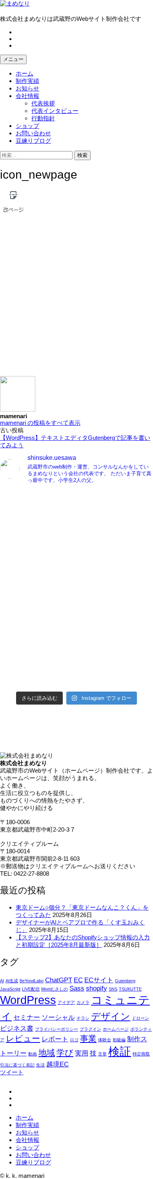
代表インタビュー (54, 110)
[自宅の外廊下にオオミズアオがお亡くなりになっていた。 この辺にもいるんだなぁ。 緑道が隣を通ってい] (76, 632)
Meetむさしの (54, 989)
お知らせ (27, 88)
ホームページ (116, 1029)
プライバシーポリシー (56, 1029)
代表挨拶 (43, 103)
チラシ (82, 1018)
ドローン (140, 1018)
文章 (102, 1054)
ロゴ (74, 1039)
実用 (81, 1053)
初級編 (119, 1039)
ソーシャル (58, 1017)
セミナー (26, 1017)
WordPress (28, 999)
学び (64, 1052)
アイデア (66, 1002)
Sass (76, 988)
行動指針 (43, 118)
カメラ (82, 1002)
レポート (55, 1039)
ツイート (12, 1072)
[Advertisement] (76, 299)
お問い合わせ (33, 133)
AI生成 (11, 980)
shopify (96, 988)
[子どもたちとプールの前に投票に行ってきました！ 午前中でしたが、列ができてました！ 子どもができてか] (76, 670)
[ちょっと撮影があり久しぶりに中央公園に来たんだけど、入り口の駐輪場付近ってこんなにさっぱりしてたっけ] (76, 576)
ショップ (27, 125)
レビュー (23, 1038)
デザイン (110, 1016)
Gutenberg (125, 980)
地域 (46, 1052)
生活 (40, 1065)
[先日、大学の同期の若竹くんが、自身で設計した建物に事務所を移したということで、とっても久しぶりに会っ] (76, 531)
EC (78, 980)
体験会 (104, 1039)
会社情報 (27, 95)
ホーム (24, 73)
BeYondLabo (32, 980)
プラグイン (90, 1029)
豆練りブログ (33, 140)
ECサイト (98, 980)
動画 (32, 1054)
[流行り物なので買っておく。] (76, 497)
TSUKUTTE (130, 989)
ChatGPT (58, 980)
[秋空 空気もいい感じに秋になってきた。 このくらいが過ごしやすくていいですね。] (76, 602)
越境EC (57, 1064)
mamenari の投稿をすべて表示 (40, 422)
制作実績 (27, 80)
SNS (113, 989)
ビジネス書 (16, 1028)
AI (2, 980)
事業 (88, 1038)
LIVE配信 (31, 989)
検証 (119, 1051)
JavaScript (10, 989)
